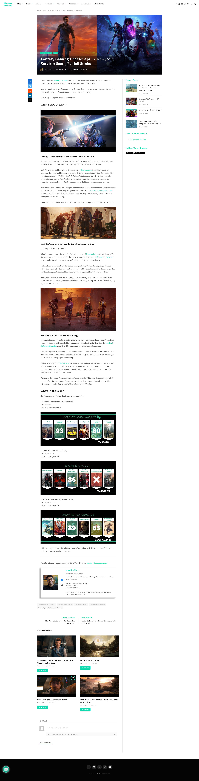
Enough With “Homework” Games (149, 100)
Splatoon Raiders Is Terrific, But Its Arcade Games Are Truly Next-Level (149, 87)
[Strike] (56, 734)
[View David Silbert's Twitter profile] (62, 585)
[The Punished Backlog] (8, 4)
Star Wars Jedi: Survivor (97, 605)
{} (74, 734)
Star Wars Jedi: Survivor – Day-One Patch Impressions (99, 700)
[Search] (195, 4)
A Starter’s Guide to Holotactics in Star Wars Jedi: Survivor (55, 661)
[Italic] (51, 734)
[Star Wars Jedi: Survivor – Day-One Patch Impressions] (99, 686)
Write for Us (99, 4)
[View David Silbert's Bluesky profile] (62, 580)
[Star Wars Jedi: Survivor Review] (56, 686)
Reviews (60, 4)
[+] (77, 734)
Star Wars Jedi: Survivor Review (52, 699)
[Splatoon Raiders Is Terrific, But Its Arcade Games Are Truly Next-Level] (131, 88)
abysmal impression (104, 257)
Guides (38, 4)
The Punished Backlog (137, 140)
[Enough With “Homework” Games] (131, 101)
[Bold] (48, 734)
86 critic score (86, 170)
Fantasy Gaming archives (97, 563)
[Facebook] (30, 81)
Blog (19, 4)
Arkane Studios (43, 605)
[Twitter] (30, 86)
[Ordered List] (59, 734)
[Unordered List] (62, 734)
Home (39, 10)
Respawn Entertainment (65, 605)
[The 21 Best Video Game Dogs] (131, 113)
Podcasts (72, 4)
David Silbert (50, 70)
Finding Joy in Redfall (90, 660)
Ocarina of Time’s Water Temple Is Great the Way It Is (150, 122)
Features (48, 4)
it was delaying (92, 254)
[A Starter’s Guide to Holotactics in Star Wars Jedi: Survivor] (56, 646)
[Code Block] (68, 734)
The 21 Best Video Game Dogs (150, 110)
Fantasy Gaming (46, 53)
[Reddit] (30, 91)
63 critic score (64, 363)
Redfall (52, 605)
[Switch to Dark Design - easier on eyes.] (192, 4)
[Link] (71, 734)
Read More (42, 670)
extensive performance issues (100, 190)
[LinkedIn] (30, 95)
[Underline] (54, 734)
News (28, 4)
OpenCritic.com (105, 774)
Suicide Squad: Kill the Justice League (50, 608)
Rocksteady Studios (81, 605)
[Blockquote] (65, 734)
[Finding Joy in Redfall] (99, 646)
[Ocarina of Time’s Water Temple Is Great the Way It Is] (131, 124)
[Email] (30, 100)
